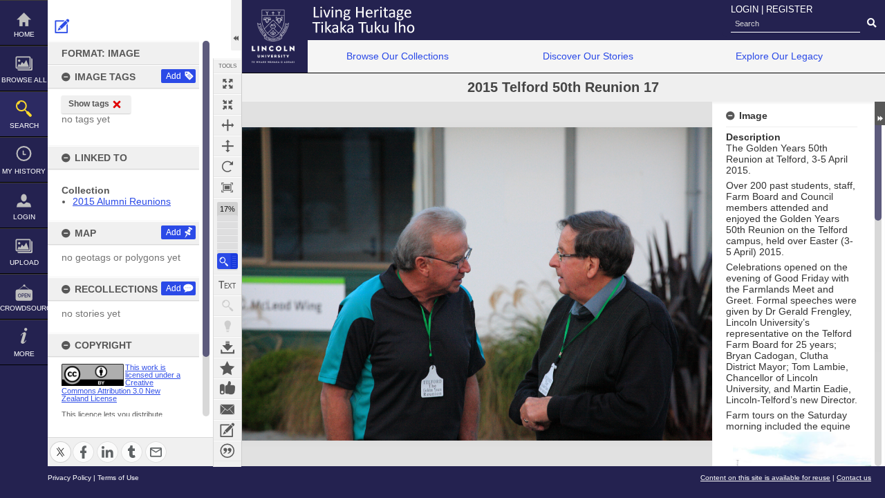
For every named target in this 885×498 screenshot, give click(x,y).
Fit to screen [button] (227, 104)
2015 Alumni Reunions (122, 201)
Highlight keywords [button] (227, 326)
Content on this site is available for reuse (765, 477)
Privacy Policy (69, 477)
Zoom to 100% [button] (227, 187)
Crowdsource (24, 308)
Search (24, 125)
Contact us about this (227, 409)
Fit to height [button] (227, 146)
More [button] (24, 354)
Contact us (854, 477)
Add (173, 76)
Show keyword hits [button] (227, 305)
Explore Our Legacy (779, 56)
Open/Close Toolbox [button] (236, 25)
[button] (227, 261)
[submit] (871, 24)
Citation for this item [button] (227, 451)
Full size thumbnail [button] (227, 83)
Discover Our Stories (588, 56)
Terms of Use (118, 477)
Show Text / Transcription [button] (227, 285)
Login (24, 217)
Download (227, 347)
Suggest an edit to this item (62, 26)
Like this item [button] (227, 388)
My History (24, 171)
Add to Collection (227, 368)
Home (24, 34)
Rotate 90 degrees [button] (227, 166)
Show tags (88, 104)
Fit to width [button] (227, 125)
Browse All (24, 80)
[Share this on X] (60, 444)
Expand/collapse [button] (880, 113)
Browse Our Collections (397, 56)
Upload (24, 262)
